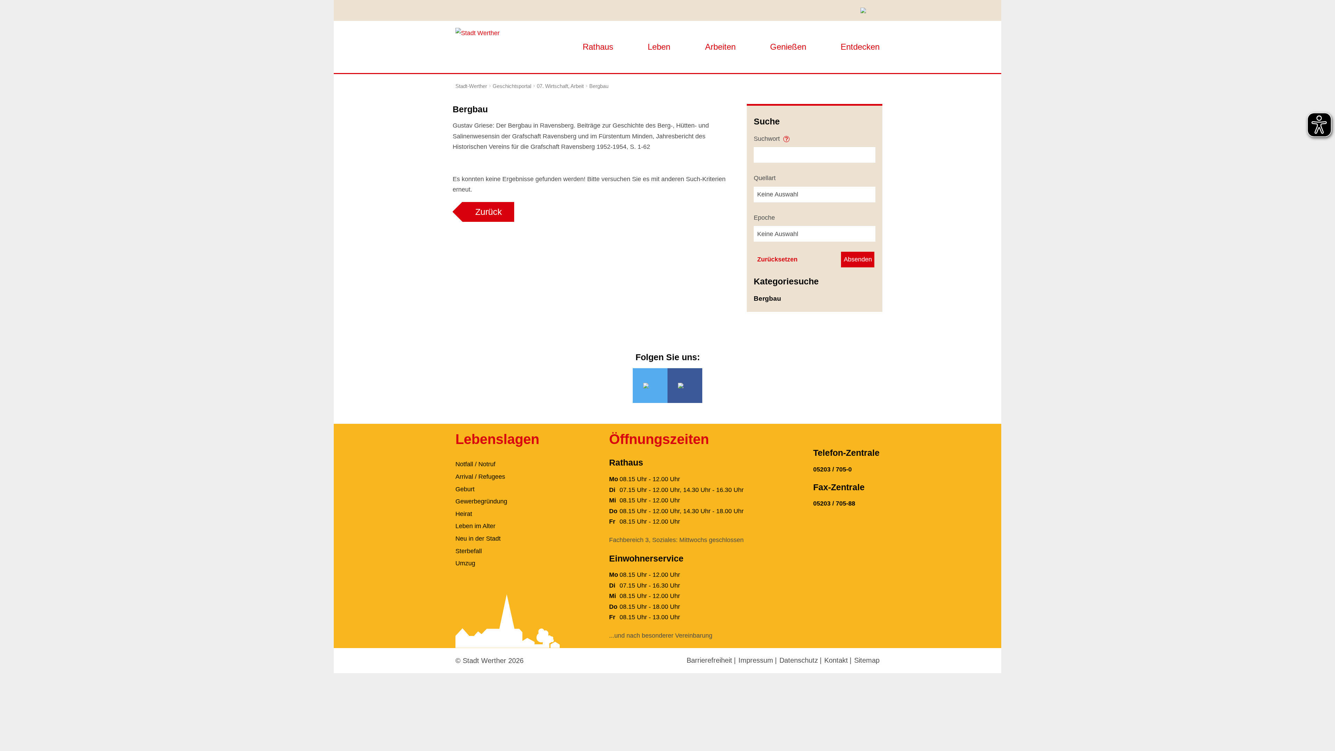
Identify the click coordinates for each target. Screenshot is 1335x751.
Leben (659, 46)
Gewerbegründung (481, 501)
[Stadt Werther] (477, 32)
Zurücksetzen (777, 259)
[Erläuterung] (786, 137)
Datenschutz (798, 660)
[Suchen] (866, 10)
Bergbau (598, 86)
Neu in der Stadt (478, 538)
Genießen (788, 46)
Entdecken (860, 46)
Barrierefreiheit (709, 660)
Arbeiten (720, 46)
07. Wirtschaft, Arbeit (560, 86)
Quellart (765, 178)
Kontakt (836, 660)
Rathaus (598, 46)
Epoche (764, 217)
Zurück (488, 212)
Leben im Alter (475, 526)
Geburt (465, 489)
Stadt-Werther (471, 86)
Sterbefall (468, 551)
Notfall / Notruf (475, 464)
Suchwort (768, 138)
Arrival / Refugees (480, 476)
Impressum (755, 660)
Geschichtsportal (512, 86)
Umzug (465, 563)
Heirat (463, 513)
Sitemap (867, 660)
